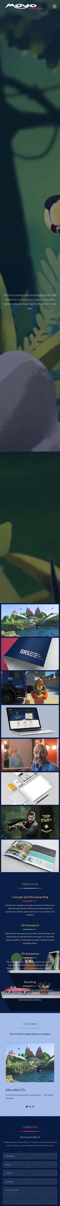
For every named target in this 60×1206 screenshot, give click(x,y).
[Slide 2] (30, 1106)
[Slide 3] (33, 1106)
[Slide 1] (27, 1106)
